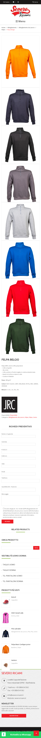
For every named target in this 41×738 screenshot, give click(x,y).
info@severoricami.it (15, 695)
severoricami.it (20, 698)
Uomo (35, 417)
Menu (21, 21)
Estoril (13, 597)
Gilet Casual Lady (17, 613)
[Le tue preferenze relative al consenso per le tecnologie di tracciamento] (4, 734)
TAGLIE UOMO (9, 564)
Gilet (17, 616)
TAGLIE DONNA (9, 570)
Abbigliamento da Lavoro (27, 27)
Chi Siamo (6, 2)
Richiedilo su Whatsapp (20, 734)
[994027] (20, 61)
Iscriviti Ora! (14, 716)
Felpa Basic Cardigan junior (20, 644)
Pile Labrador (16, 629)
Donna (13, 616)
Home (3, 27)
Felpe (3, 30)
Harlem (14, 660)
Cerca (36, 2)
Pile (29, 632)
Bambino (14, 647)
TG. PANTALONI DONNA (13, 581)
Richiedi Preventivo (20, 426)
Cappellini (14, 600)
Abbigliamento (12, 27)
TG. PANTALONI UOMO (12, 575)
